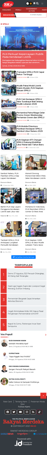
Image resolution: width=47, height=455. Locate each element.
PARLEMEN (6, 10)
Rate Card (7, 401)
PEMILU (18, 10)
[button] (34, 3)
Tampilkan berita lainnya (24, 257)
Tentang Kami (21, 401)
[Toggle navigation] (42, 3)
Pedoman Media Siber (32, 402)
